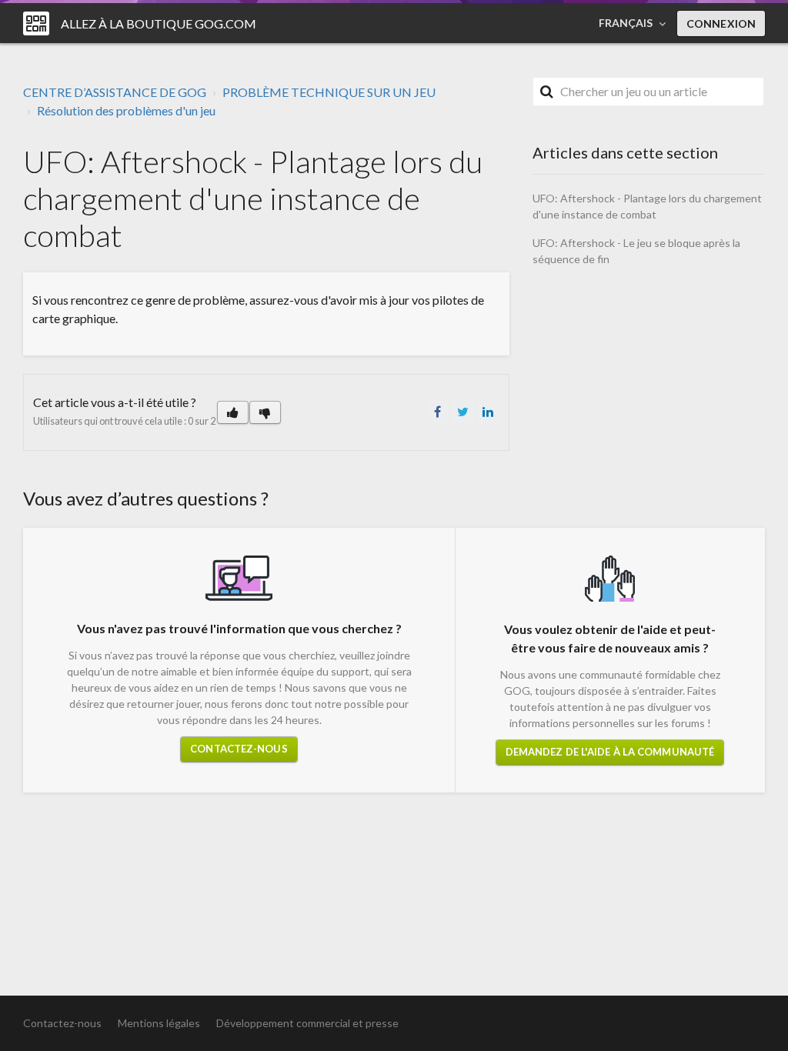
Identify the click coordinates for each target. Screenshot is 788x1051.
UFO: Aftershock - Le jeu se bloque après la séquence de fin (636, 250)
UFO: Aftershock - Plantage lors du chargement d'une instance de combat (647, 206)
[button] (233, 412)
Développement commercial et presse (307, 1022)
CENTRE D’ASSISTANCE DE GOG (114, 92)
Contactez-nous (238, 748)
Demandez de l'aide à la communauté (610, 752)
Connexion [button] (721, 23)
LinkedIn (487, 411)
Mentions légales (159, 1022)
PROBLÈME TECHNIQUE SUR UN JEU (329, 92)
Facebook (437, 411)
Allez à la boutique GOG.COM (158, 23)
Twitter (462, 411)
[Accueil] (36, 23)
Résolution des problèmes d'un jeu (126, 110)
